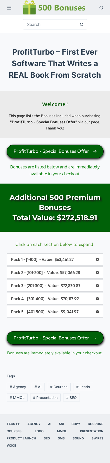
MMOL (17, 397)
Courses (59, 387)
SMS (61, 438)
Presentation (45, 397)
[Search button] (82, 24)
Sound (78, 438)
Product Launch (21, 438)
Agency (18, 387)
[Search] (101, 8)
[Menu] (9, 7)
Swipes (97, 438)
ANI (61, 424)
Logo (39, 431)
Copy (75, 424)
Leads (83, 387)
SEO (71, 397)
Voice (11, 445)
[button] (55, 259)
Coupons (95, 424)
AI (38, 387)
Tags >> (13, 424)
